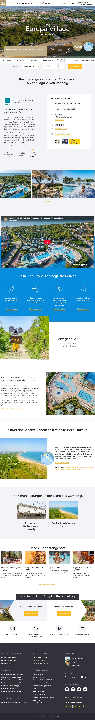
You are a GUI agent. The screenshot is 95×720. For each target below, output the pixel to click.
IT (85, 677)
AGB (34, 688)
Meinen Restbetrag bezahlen (42, 686)
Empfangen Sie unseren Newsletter (12, 674)
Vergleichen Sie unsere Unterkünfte (12, 680)
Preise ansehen (74, 66)
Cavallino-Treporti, (71, 467)
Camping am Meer (7, 663)
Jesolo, (91, 467)
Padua (79, 470)
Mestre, (79, 467)
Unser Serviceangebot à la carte (11, 691)
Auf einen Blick (7, 60)
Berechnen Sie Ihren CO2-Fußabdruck (45, 680)
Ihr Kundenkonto (38, 677)
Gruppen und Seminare (8, 688)
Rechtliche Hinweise (39, 691)
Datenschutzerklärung (40, 694)
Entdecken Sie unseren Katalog (11, 677)
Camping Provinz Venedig (41, 657)
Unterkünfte (20, 60)
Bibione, (75, 470)
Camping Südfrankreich (8, 660)
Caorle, (83, 467)
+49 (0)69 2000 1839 (22, 702)
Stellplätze (34, 60)
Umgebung (75, 60)
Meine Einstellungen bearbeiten (43, 703)
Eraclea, (87, 467)
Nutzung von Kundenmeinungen (43, 697)
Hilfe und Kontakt (38, 674)
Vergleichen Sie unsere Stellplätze (11, 683)
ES (75, 677)
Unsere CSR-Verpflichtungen (10, 686)
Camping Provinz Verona (40, 663)
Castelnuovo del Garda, (66, 470)
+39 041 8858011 (59, 125)
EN (72, 677)
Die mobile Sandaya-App (41, 683)
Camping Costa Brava (40, 660)
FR (79, 677)
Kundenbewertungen (88, 60)
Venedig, (57, 470)
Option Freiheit (37, 700)
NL (68, 677)
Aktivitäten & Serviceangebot (61, 60)
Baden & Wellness (48, 60)
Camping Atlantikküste (8, 657)
